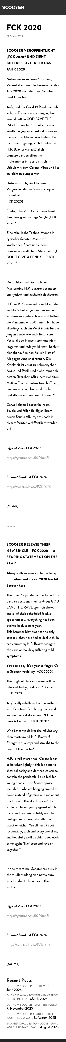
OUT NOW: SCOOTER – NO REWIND (28, 986)
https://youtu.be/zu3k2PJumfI (28, 457)
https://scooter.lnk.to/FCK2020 (29, 486)
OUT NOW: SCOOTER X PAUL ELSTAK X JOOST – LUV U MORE (30, 1016)
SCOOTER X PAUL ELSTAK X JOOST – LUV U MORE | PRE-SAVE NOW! (32, 1025)
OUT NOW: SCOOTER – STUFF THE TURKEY (32, 1005)
